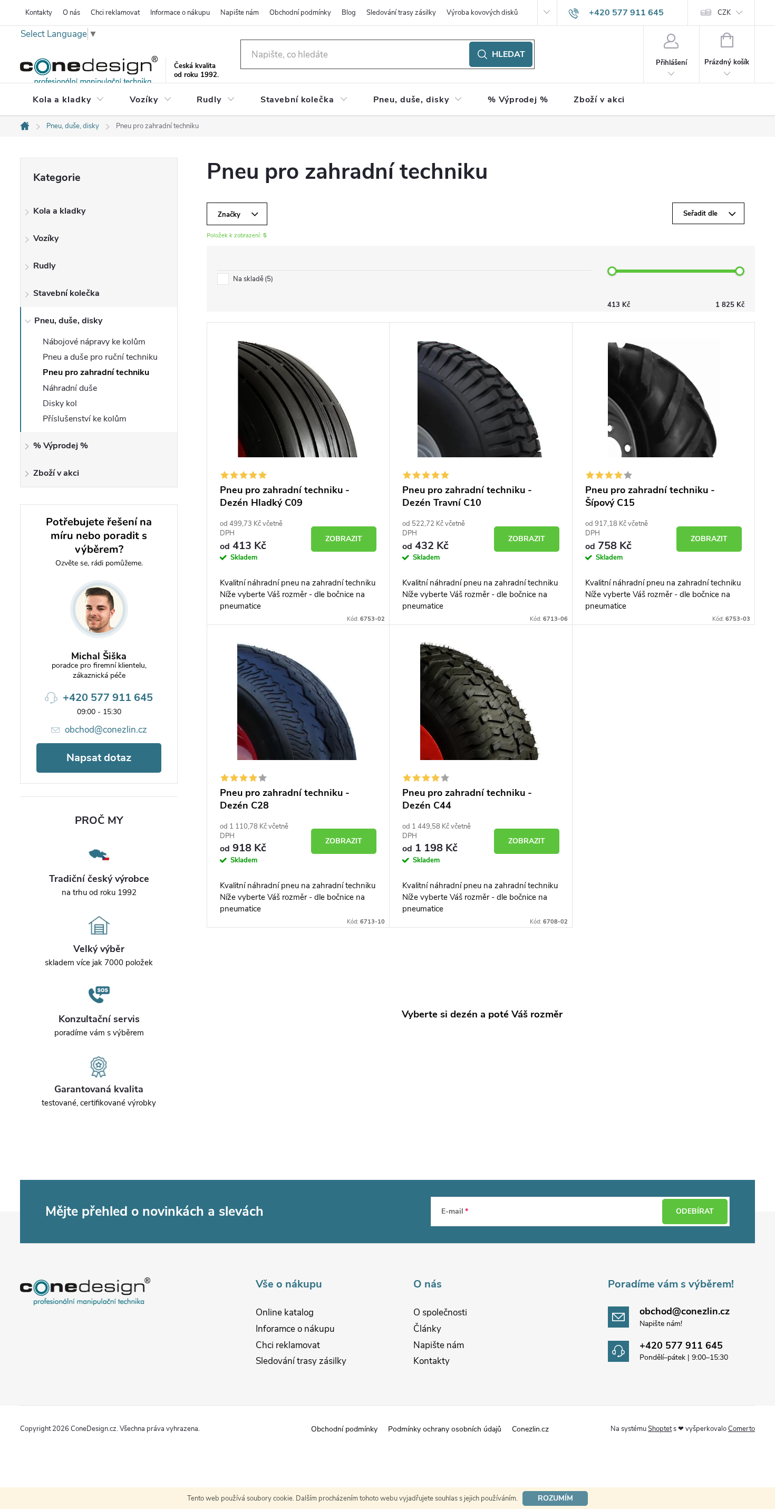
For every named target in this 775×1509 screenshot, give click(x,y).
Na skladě (252, 279)
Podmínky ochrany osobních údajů (444, 1429)
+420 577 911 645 (108, 697)
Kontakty (38, 12)
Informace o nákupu (180, 12)
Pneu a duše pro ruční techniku (100, 357)
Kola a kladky (59, 211)
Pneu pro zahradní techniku (96, 372)
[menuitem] (68, 99)
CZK (724, 12)
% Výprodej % (60, 445)
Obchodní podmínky (300, 12)
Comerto (741, 1429)
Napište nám (239, 12)
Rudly (44, 266)
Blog (349, 12)
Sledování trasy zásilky (401, 12)
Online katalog (285, 1312)
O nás (71, 12)
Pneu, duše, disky (68, 320)
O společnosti (440, 1312)
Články (427, 1329)
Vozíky (46, 238)
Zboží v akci (56, 473)
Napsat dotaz (98, 758)
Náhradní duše (70, 388)
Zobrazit (343, 539)
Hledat (508, 54)
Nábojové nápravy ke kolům (94, 342)
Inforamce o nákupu (295, 1329)
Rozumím (555, 1498)
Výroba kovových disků (482, 12)
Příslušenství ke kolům (85, 419)
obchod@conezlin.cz (106, 730)
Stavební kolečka (66, 293)
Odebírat (695, 1211)
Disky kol (60, 403)
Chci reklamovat (115, 12)
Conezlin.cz (530, 1429)
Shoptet (660, 1429)
